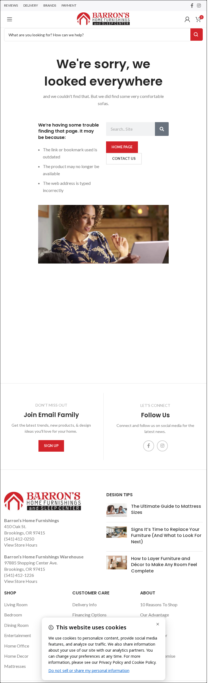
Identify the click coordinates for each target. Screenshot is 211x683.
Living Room (15, 604)
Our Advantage (154, 614)
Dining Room (16, 625)
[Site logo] (103, 18)
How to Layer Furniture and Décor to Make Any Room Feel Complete (164, 564)
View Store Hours (20, 544)
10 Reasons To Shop (158, 604)
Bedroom (13, 614)
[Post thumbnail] (116, 510)
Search (196, 34)
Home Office (16, 645)
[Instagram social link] (199, 5)
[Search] (162, 129)
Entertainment (17, 635)
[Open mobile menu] (9, 19)
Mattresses (15, 666)
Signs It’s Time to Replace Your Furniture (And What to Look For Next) (166, 535)
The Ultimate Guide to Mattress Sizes (166, 509)
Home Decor (16, 656)
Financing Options (89, 614)
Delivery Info (84, 604)
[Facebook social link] (192, 5)
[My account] (187, 19)
